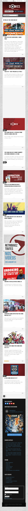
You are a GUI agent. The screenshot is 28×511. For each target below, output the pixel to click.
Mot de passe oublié (8, 498)
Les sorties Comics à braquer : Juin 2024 (13, 444)
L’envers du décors (9, 466)
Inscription (6, 497)
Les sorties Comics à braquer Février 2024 (13, 452)
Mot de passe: (7, 490)
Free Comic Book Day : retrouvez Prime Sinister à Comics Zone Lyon (13, 133)
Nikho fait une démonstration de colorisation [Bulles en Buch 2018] (12, 185)
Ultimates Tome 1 (9, 478)
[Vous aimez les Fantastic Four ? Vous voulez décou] (14, 423)
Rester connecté (9, 494)
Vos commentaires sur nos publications (13, 470)
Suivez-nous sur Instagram (15, 434)
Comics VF (8, 463)
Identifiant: (6, 487)
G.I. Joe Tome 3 (9, 479)
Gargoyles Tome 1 (9, 482)
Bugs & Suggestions (9, 462)
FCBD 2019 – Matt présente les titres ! (13, 71)
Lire (22, 54)
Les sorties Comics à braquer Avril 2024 (13, 445)
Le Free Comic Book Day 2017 (10, 378)
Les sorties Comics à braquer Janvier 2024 (13, 453)
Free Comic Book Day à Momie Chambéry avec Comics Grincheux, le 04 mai (13, 153)
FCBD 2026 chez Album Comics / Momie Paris (14, 442)
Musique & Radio (9, 467)
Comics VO (8, 465)
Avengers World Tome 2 (10, 477)
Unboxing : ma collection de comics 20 (13, 282)
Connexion (7, 496)
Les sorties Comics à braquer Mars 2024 (13, 448)
